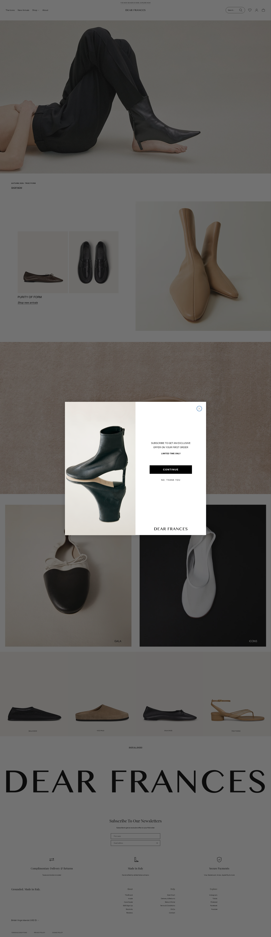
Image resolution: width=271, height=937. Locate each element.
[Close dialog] (199, 408)
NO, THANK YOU (170, 480)
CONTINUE (171, 469)
